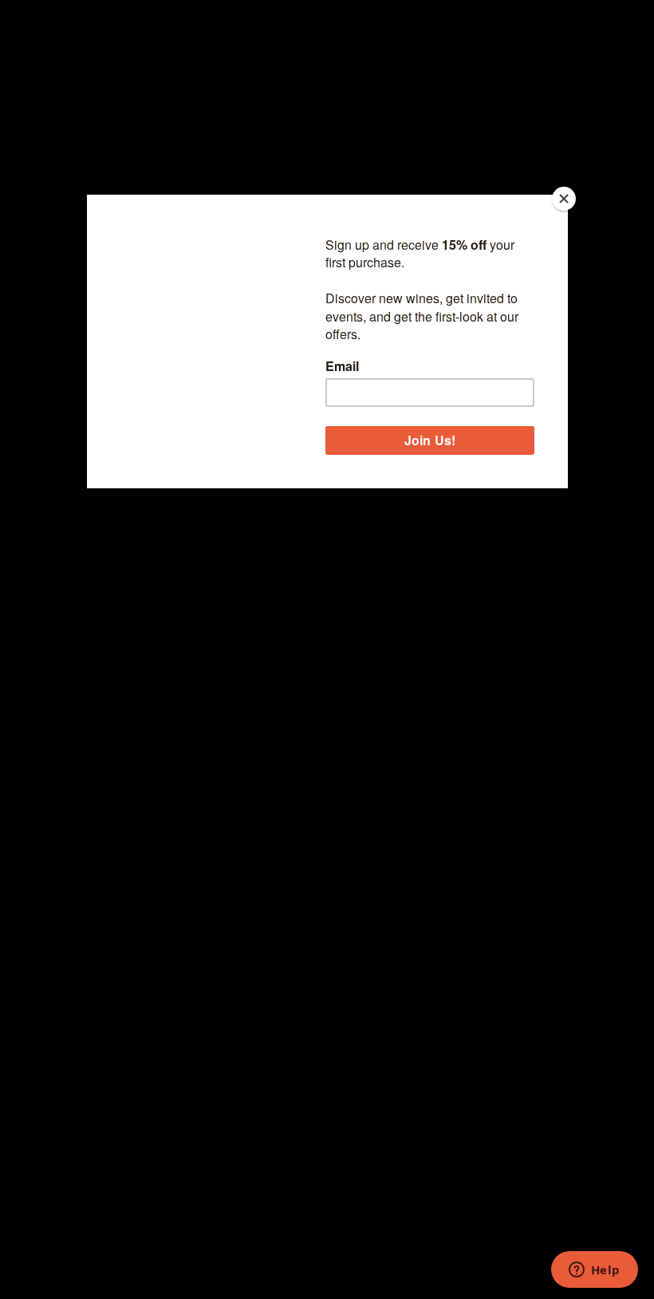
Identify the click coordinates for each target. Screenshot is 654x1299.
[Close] (564, 199)
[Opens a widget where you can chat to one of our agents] (594, 1271)
